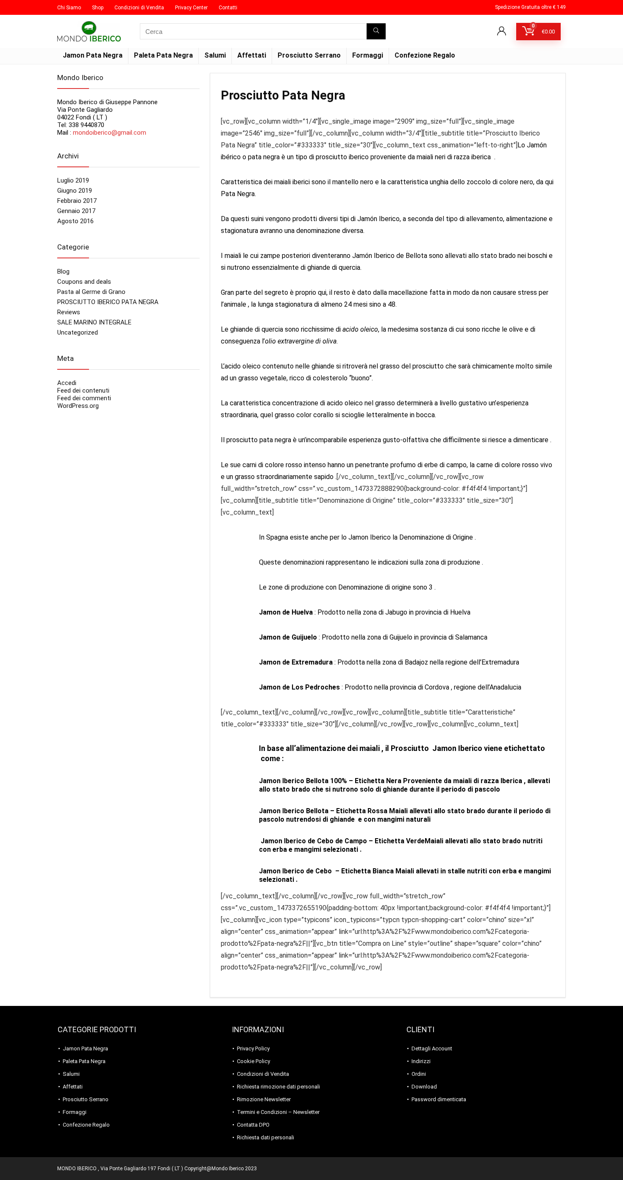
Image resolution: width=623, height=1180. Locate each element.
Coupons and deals (84, 281)
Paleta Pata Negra (163, 55)
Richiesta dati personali (265, 1137)
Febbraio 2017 (77, 201)
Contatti (228, 8)
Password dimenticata (439, 1099)
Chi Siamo (69, 8)
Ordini (419, 1074)
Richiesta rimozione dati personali (278, 1086)
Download (424, 1086)
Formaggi (367, 55)
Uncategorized (77, 332)
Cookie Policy (253, 1061)
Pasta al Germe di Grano (91, 292)
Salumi (215, 55)
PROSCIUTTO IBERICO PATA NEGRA (108, 302)
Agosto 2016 (75, 221)
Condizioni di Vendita (139, 8)
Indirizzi (421, 1061)
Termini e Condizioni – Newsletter (278, 1112)
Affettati (251, 55)
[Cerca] (376, 31)
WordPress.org (78, 406)
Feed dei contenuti (83, 390)
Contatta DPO (253, 1125)
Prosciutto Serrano (309, 55)
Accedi (66, 383)
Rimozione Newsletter (264, 1099)
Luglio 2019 (73, 180)
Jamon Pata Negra (92, 55)
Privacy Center (191, 8)
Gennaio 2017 (76, 211)
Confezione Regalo (425, 55)
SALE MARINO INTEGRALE (94, 322)
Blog (63, 271)
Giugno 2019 (74, 190)
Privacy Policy (253, 1048)
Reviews (68, 312)
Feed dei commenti (84, 398)
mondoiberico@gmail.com (109, 132)
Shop (97, 8)
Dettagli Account (432, 1048)
